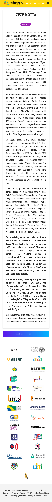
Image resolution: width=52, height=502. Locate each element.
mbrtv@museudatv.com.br (37, 496)
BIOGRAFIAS (25, 24)
